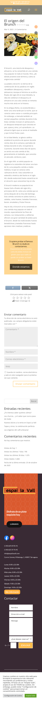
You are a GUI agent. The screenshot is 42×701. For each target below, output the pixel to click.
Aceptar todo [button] (30, 696)
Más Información (12, 592)
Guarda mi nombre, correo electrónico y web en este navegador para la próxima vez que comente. (20, 375)
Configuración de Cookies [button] (13, 696)
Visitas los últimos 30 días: (14, 455)
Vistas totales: (9, 459)
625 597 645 (16, 2)
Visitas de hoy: (10, 448)
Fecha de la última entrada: (15, 462)
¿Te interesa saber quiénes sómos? (18, 413)
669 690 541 (26, 2)
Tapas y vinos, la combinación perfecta (19, 426)
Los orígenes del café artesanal (16, 430)
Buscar (34, 401)
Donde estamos (21, 266)
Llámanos (14, 524)
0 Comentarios (21, 29)
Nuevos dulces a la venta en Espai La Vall (20, 422)
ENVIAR (25, 645)
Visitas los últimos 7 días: (14, 452)
